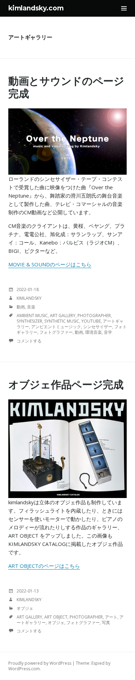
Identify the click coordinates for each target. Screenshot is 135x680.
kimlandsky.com (35, 8)
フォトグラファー (56, 332)
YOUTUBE (91, 321)
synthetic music (61, 321)
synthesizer (29, 321)
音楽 (31, 307)
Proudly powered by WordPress (39, 663)
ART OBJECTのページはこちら (44, 565)
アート (111, 617)
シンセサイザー (97, 327)
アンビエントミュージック (56, 327)
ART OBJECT (56, 617)
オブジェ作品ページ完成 (66, 384)
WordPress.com (24, 669)
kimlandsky (29, 298)
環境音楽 (93, 332)
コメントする (29, 341)
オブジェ (25, 608)
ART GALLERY (62, 315)
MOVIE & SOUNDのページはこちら (49, 264)
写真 (106, 622)
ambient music (32, 315)
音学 (108, 332)
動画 (21, 307)
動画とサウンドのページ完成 (66, 87)
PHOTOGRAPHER (94, 315)
